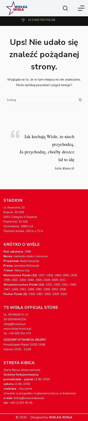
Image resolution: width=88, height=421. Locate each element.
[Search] (65, 8)
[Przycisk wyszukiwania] (80, 100)
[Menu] (81, 8)
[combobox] (40, 100)
